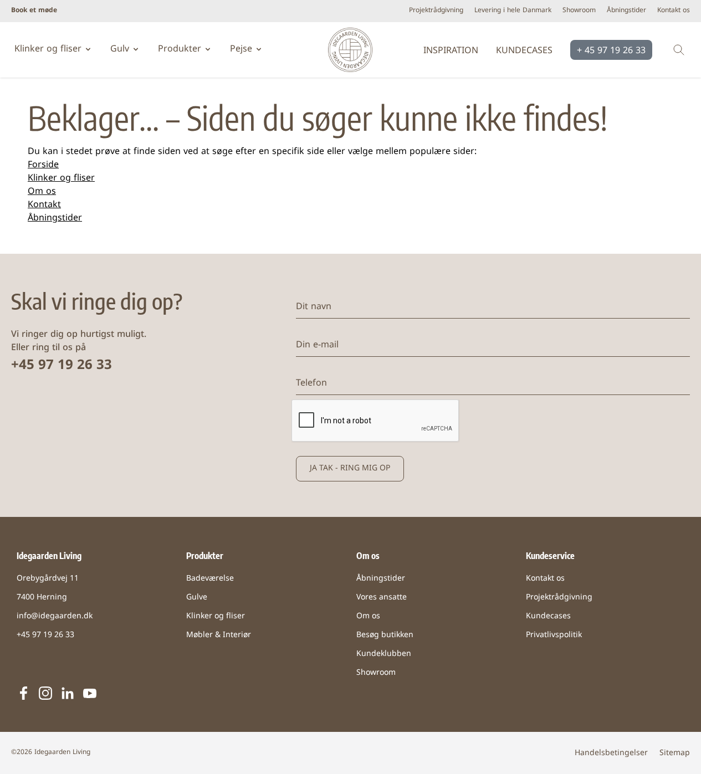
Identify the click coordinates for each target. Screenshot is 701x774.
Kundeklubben (383, 654)
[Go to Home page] (350, 50)
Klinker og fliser (61, 178)
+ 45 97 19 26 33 (611, 51)
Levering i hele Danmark (512, 11)
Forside (43, 165)
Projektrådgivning (436, 11)
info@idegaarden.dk (55, 616)
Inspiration (450, 51)
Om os (42, 191)
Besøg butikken (384, 635)
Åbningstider (626, 11)
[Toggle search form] (679, 50)
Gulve (196, 597)
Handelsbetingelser (611, 753)
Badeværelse (210, 578)
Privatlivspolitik (554, 635)
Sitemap (674, 753)
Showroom (579, 11)
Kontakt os (673, 11)
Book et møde (34, 11)
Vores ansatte (381, 597)
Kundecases (524, 51)
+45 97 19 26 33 (61, 365)
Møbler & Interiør (218, 635)
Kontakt (44, 205)
